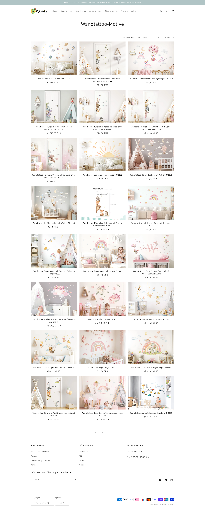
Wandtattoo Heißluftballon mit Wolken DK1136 (54, 223)
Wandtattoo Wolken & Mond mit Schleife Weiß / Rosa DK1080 (54, 320)
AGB (80, 456)
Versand (34, 456)
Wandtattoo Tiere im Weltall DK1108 (54, 78)
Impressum (83, 451)
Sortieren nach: (129, 37)
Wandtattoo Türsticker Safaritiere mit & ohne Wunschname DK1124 (151, 128)
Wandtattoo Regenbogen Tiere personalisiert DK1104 (102, 414)
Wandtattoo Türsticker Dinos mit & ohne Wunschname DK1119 (54, 128)
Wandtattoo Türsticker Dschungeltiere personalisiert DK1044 (102, 80)
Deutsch (61, 503)
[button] (124, 11)
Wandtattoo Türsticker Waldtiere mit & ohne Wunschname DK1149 (102, 224)
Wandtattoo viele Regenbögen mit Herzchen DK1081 (151, 224)
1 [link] (95, 432)
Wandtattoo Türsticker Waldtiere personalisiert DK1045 (54, 414)
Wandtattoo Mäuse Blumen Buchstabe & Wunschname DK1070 (151, 272)
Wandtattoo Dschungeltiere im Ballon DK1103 (53, 367)
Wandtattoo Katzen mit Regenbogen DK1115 (151, 367)
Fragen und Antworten (40, 451)
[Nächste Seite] (109, 432)
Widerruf (82, 465)
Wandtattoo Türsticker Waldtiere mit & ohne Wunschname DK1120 (102, 128)
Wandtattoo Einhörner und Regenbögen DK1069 (151, 78)
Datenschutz (84, 460)
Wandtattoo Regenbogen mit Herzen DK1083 (102, 271)
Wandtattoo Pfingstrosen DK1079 (102, 319)
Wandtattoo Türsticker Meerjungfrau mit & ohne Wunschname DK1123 (53, 176)
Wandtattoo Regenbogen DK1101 (102, 367)
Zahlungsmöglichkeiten (40, 460)
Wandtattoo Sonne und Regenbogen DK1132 (102, 175)
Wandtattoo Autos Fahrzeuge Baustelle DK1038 (151, 413)
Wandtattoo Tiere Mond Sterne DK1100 (151, 319)
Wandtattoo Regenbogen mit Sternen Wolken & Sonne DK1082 (54, 272)
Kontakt (34, 465)
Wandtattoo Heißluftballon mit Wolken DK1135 (151, 175)
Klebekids (158, 504)
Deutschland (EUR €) (41, 503)
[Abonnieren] (75, 480)
